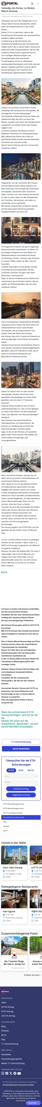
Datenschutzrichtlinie (26, 1085)
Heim (3, 1002)
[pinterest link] (14, 1073)
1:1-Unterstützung (21, 741)
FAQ (4, 822)
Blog (3, 1026)
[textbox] (8, 776)
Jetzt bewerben (21, 748)
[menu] (37, 4)
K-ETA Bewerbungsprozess (13, 804)
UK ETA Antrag (8, 1015)
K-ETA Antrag (7, 1007)
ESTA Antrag (7, 1011)
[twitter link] (10, 1073)
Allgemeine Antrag (21, 795)
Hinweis (6, 826)
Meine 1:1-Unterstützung (13, 1063)
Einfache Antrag (21, 789)
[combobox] (21, 776)
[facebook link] (6, 1073)
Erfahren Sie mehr (31, 975)
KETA (5, 831)
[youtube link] (19, 1073)
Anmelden (6, 1054)
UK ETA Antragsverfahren (13, 813)
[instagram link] (2, 1073)
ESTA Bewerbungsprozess (13, 808)
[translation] (32, 4)
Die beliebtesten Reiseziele (13, 817)
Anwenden (32, 1103)
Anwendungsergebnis (11, 1059)
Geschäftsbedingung (10, 1085)
